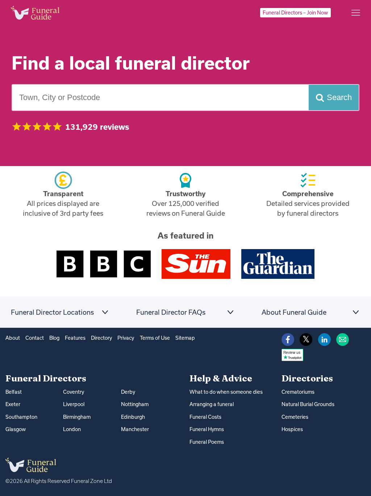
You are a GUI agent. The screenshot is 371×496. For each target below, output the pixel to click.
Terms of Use (155, 338)
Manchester (135, 429)
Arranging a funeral (211, 404)
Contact (34, 338)
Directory (101, 338)
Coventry (73, 392)
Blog (54, 338)
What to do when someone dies (226, 392)
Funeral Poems (206, 442)
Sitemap (185, 338)
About (12, 338)
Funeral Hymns (206, 429)
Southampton (21, 417)
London (72, 429)
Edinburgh (133, 417)
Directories (307, 378)
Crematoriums (298, 392)
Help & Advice (220, 378)
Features (75, 338)
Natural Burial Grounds (308, 404)
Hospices (292, 429)
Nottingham (135, 404)
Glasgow (15, 429)
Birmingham (77, 417)
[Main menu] (355, 13)
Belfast (13, 392)
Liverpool (73, 404)
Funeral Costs (205, 417)
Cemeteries (295, 417)
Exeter (12, 404)
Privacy (125, 338)
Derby (128, 392)
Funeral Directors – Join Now (295, 13)
